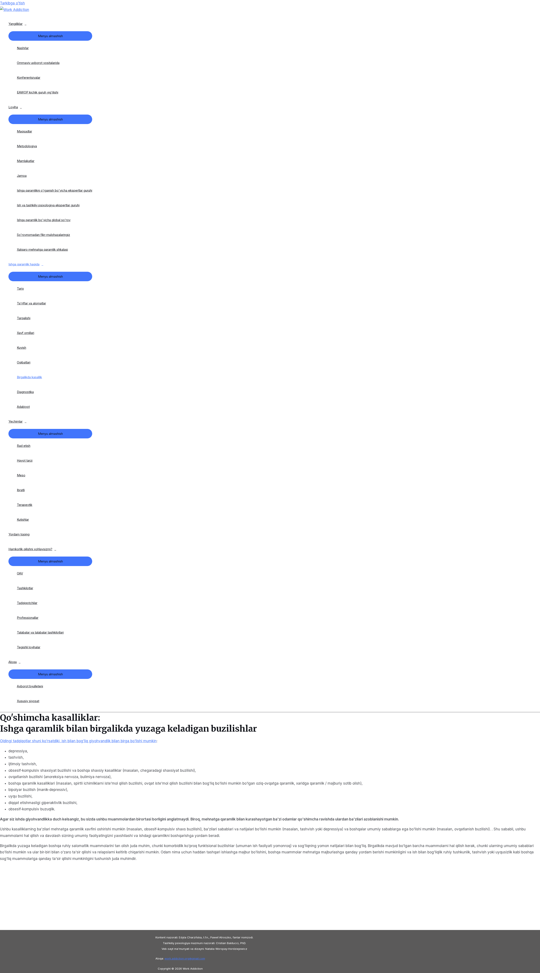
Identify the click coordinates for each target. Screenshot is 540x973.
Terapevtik (24, 505)
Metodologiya (27, 146)
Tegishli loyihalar (28, 647)
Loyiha (13, 107)
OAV (20, 573)
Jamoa (22, 176)
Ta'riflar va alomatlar (31, 303)
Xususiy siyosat (28, 701)
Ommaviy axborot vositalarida (38, 63)
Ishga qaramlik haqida (23, 264)
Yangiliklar (15, 24)
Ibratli (21, 490)
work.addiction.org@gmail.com (185, 958)
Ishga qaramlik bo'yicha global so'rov (43, 220)
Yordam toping (19, 534)
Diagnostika (25, 392)
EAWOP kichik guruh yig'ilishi (37, 92)
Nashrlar (23, 48)
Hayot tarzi (24, 460)
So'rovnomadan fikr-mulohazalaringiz (43, 235)
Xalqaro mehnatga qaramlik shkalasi (42, 249)
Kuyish (21, 348)
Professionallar (27, 618)
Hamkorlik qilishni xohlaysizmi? (30, 549)
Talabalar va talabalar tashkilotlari (40, 632)
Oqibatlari (23, 362)
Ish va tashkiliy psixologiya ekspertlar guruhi (48, 205)
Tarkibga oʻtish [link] (12, 3)
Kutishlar (23, 520)
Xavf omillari (25, 333)
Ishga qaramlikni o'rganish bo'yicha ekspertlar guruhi (54, 190)
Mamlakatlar (25, 161)
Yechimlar (15, 421)
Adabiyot (23, 407)
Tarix (20, 288)
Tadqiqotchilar (27, 603)
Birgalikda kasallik (29, 377)
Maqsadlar (24, 131)
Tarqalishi (23, 318)
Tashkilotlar (25, 588)
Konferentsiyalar (28, 78)
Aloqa (12, 662)
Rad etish (23, 446)
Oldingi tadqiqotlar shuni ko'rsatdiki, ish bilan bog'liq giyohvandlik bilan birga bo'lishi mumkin (78, 741)
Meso (21, 475)
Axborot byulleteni (30, 686)
